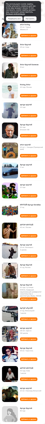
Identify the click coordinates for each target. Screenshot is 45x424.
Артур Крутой (26, 125)
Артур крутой (26, 165)
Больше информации (15, 14)
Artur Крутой (25, 44)
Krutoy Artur (25, 84)
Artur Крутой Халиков (29, 64)
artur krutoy (25, 24)
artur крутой (25, 145)
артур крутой (26, 104)
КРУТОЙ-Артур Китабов (30, 205)
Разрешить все (14, 19)
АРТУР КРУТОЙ (26, 225)
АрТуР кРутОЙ (26, 308)
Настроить (30, 19)
